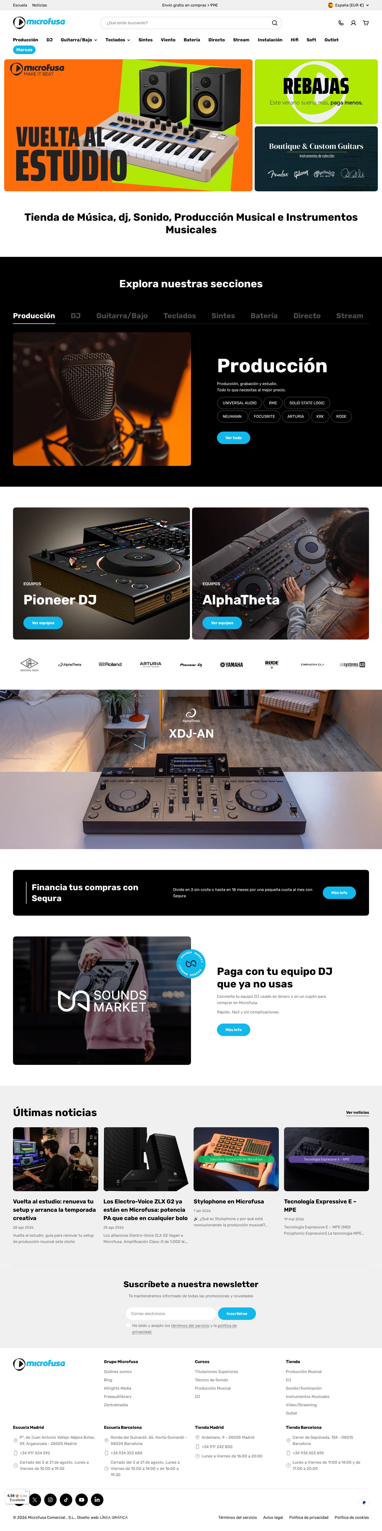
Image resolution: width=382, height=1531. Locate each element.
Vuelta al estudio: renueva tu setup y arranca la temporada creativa (54, 1210)
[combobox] (191, 23)
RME (273, 403)
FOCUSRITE (264, 416)
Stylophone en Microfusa (229, 1201)
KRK (320, 416)
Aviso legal (273, 1517)
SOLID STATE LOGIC (307, 403)
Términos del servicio (237, 1517)
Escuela (20, 5)
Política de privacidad (308, 1517)
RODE (341, 416)
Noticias (39, 5)
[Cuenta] (353, 23)
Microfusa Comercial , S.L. (51, 1517)
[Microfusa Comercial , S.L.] (128, 125)
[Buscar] (275, 23)
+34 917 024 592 (35, 1453)
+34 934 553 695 (308, 1453)
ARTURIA (295, 416)
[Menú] (26, 1492)
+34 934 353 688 (126, 1453)
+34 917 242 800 (217, 1446)
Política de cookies (352, 1517)
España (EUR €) (349, 5)
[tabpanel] (191, 399)
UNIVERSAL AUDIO (239, 403)
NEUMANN (232, 416)
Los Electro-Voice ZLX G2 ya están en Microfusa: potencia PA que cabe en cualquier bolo (145, 1210)
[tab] (34, 317)
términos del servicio (190, 1325)
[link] (69, 665)
